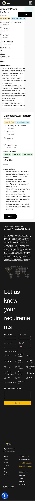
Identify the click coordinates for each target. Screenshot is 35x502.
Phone (21, 343)
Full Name (8, 334)
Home (6, 460)
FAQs (5, 469)
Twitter (21, 478)
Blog (5, 472)
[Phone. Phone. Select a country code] (22, 346)
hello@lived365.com (25, 459)
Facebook (22, 481)
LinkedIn (22, 475)
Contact (6, 466)
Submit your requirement (12, 388)
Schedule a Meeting (25, 463)
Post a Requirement (25, 466)
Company (22, 334)
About (6, 463)
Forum (6, 475)
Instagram (22, 484)
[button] (5, 496)
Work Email (8, 343)
